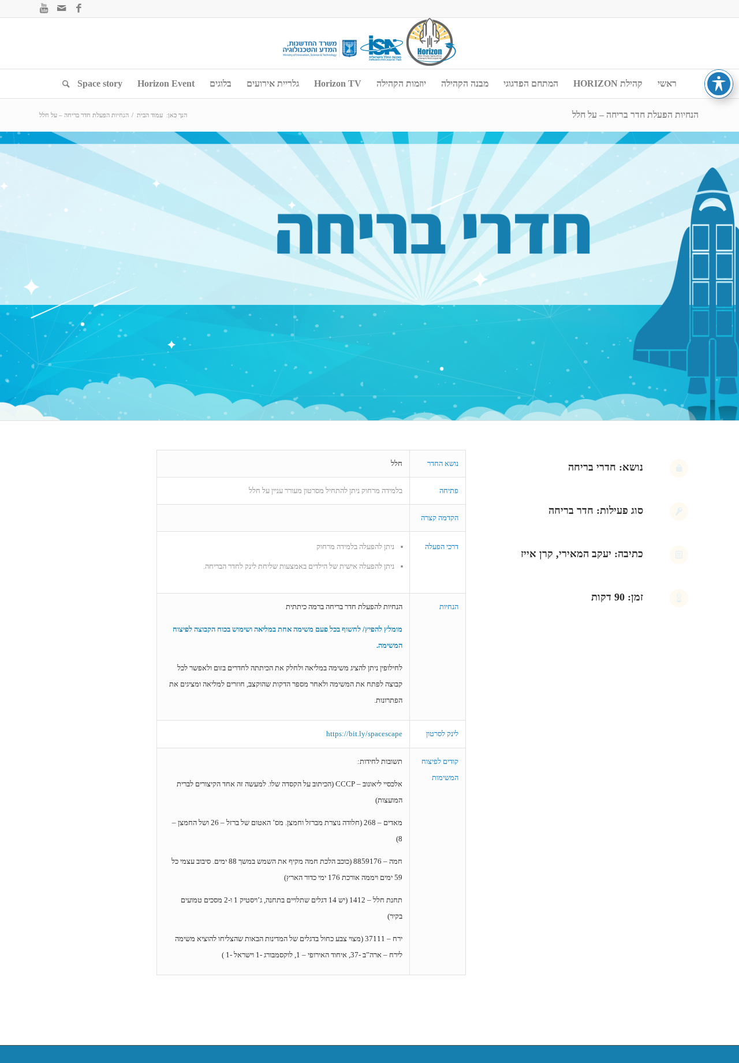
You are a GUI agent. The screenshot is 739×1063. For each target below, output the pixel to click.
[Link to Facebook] (78, 8)
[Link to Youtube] (44, 8)
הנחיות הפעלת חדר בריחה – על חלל (635, 115)
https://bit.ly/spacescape (364, 733)
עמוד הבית (150, 114)
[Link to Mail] (61, 8)
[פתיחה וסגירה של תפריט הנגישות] (719, 84)
